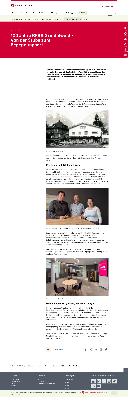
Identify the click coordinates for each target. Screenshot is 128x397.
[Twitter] (93, 386)
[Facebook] (104, 381)
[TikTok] (114, 381)
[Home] (12, 366)
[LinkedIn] (93, 381)
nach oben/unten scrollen (126, 370)
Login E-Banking (104, 6)
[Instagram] (109, 381)
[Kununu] (99, 381)
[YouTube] (99, 386)
